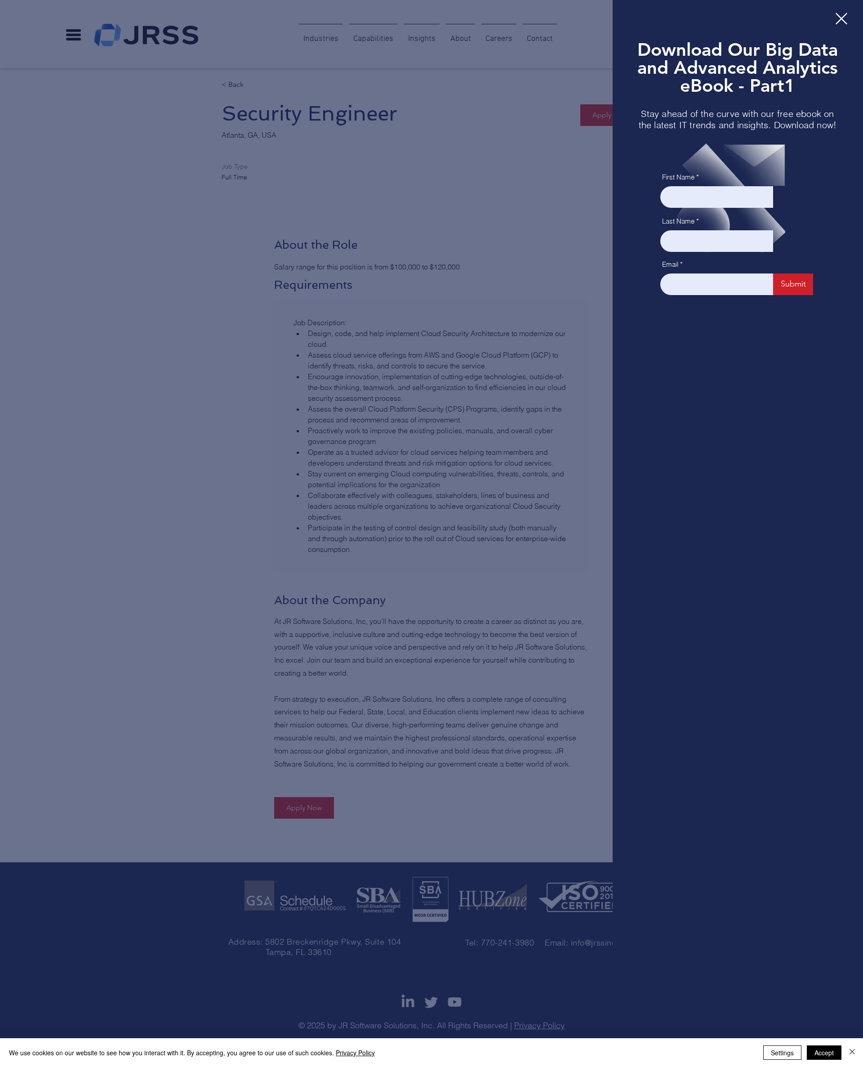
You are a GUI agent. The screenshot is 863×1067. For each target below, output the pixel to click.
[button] (841, 19)
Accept (824, 1052)
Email (670, 264)
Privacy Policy (355, 1052)
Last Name (678, 221)
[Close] (852, 1052)
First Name (678, 177)
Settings (782, 1052)
